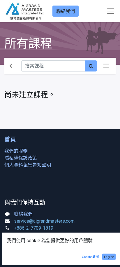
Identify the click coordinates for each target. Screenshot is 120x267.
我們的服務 (16, 151)
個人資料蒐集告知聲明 (27, 165)
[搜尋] (91, 65)
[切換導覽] (106, 66)
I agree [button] (109, 256)
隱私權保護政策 (20, 158)
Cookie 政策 (90, 256)
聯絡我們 (65, 11)
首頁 (10, 139)
